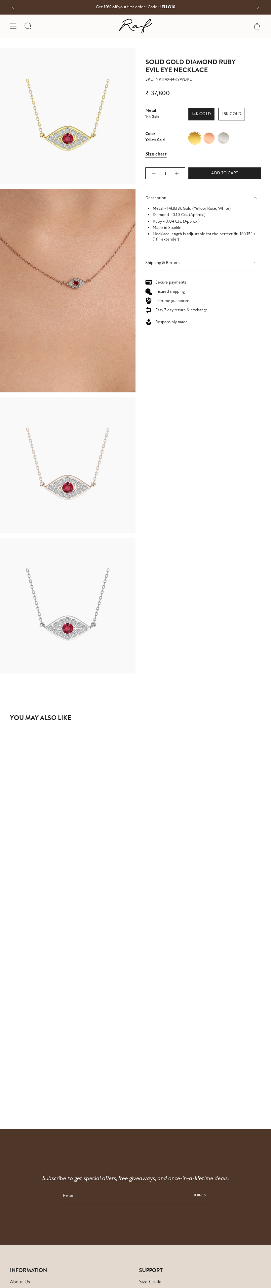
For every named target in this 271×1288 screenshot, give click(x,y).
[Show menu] (13, 26)
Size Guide (150, 1282)
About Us (20, 1282)
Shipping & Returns (162, 262)
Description (155, 197)
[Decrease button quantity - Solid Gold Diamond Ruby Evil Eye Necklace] (153, 173)
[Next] (258, 7)
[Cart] (257, 26)
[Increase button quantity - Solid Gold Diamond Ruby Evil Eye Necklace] (177, 173)
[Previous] (13, 7)
